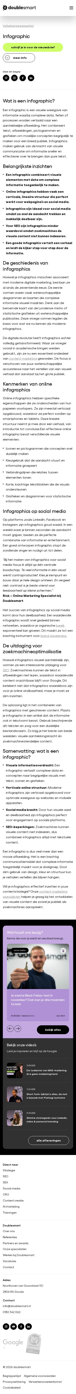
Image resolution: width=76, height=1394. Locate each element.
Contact (8, 1267)
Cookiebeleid (11, 1387)
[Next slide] (17, 1028)
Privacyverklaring (14, 1381)
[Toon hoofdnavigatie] (71, 8)
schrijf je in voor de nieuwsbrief (33, 47)
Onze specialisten (15, 1249)
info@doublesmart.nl (17, 1306)
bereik (60, 625)
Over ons (9, 1230)
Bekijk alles (53, 1029)
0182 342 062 (11, 1312)
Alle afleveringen (48, 1140)
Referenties (10, 1237)
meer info (20, 57)
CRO (6, 1194)
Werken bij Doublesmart (18, 1255)
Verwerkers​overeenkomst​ (45, 1381)
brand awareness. (54, 635)
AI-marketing (11, 1206)
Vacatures (9, 1261)
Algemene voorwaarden (40, 1375)
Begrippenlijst (12, 1375)
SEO (6, 670)
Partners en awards (15, 1243)
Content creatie (13, 1200)
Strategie (9, 1170)
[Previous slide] (10, 1028)
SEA (5, 1182)
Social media (11, 1188)
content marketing (23, 358)
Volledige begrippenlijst (18, 25)
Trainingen (10, 1212)
